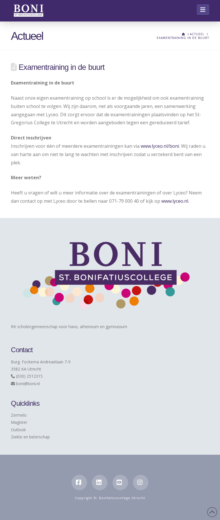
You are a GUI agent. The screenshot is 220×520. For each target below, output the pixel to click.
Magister (19, 422)
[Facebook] (79, 482)
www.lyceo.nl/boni (160, 146)
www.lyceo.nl (174, 201)
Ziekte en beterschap (30, 437)
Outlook (18, 429)
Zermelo (19, 415)
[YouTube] (120, 482)
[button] (203, 9)
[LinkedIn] (99, 482)
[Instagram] (140, 482)
